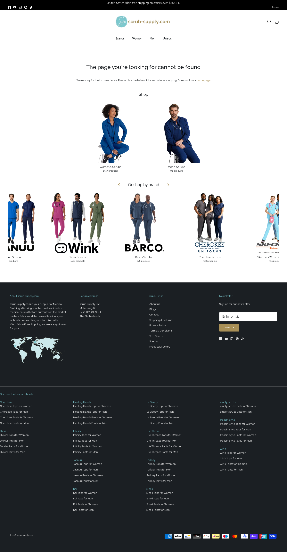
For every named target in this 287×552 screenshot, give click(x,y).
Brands (120, 38)
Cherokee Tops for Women (16, 406)
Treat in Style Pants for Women (238, 435)
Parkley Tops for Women (161, 463)
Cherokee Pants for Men (14, 423)
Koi (75, 488)
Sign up (229, 327)
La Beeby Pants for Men (160, 423)
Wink (223, 448)
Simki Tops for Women (159, 492)
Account (275, 7)
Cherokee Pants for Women (16, 417)
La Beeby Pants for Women (162, 417)
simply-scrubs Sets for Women (238, 406)
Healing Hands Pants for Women (92, 417)
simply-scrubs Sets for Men (236, 411)
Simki (149, 488)
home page (203, 80)
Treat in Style (227, 419)
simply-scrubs (228, 402)
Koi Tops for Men (83, 498)
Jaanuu (77, 460)
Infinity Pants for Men (85, 452)
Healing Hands (82, 402)
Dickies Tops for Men (12, 440)
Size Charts (155, 336)
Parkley (150, 460)
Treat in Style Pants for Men (236, 440)
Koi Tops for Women (85, 492)
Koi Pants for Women (85, 504)
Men (152, 38)
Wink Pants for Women (233, 463)
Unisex (167, 38)
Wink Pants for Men (231, 469)
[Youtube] (14, 7)
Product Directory (159, 346)
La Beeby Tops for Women (162, 406)
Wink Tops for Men (231, 458)
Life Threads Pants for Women (164, 446)
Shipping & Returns (160, 320)
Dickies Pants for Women (14, 446)
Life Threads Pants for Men (162, 452)
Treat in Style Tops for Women (237, 423)
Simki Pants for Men (158, 509)
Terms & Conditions (160, 330)
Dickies (4, 431)
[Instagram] (20, 7)
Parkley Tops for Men (158, 469)
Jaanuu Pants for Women (88, 475)
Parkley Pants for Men (159, 480)
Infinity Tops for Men (85, 440)
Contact (154, 314)
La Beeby (152, 402)
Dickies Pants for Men (12, 452)
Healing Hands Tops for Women (92, 406)
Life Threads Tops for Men (161, 440)
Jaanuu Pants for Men (86, 480)
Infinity (77, 431)
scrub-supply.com (25, 535)
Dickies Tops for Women (14, 435)
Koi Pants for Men (83, 509)
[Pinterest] (25, 7)
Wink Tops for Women (233, 452)
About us (154, 304)
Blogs (152, 309)
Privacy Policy (157, 325)
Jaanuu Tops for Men (85, 469)
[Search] (269, 21)
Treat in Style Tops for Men (235, 429)
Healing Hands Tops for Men (90, 411)
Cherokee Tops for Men (14, 411)
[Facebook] (9, 7)
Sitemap (154, 341)
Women (137, 38)
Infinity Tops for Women (87, 435)
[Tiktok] (31, 7)
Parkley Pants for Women (161, 475)
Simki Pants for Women (160, 504)
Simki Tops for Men (157, 498)
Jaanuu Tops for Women (87, 463)
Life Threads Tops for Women (164, 435)
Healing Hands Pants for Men (90, 423)
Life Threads (153, 431)
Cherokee (6, 402)
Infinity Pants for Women (87, 446)
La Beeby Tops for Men (160, 411)
